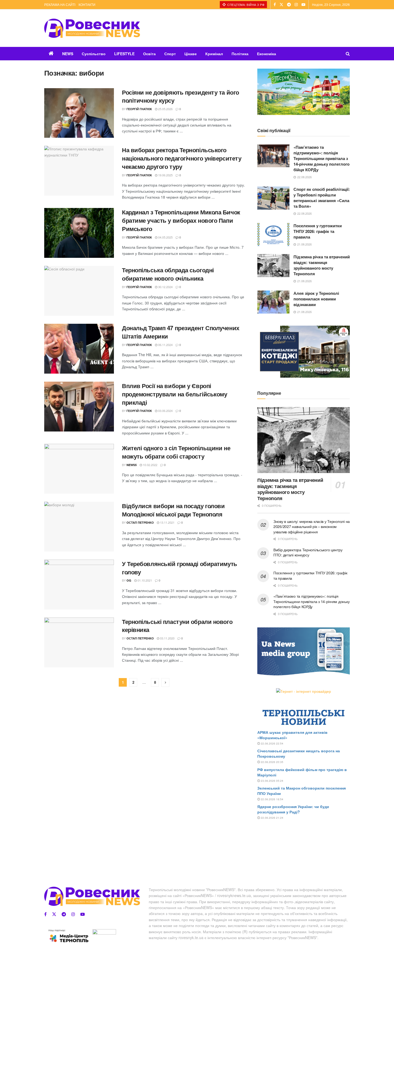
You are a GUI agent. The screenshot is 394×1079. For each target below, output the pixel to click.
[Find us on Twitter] (281, 4)
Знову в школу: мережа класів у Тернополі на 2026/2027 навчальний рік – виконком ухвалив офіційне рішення (311, 526)
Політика (240, 53)
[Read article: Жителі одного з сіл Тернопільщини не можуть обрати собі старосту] (79, 469)
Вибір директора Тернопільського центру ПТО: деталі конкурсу (307, 552)
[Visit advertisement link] (303, 92)
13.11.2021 (166, 522)
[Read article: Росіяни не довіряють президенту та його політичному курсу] (79, 113)
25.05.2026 (165, 109)
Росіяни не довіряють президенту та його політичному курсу (180, 96)
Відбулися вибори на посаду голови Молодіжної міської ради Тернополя (173, 509)
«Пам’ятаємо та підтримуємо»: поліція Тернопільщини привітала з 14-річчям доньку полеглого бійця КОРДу (321, 158)
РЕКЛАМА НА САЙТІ (59, 4)
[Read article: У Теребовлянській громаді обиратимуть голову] (79, 584)
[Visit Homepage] (92, 28)
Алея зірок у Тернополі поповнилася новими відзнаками (316, 298)
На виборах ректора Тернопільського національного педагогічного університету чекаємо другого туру (181, 158)
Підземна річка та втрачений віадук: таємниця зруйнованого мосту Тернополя (321, 265)
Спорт (170, 53)
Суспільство (94, 53)
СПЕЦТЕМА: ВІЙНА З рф (245, 4)
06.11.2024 (165, 345)
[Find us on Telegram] (289, 4)
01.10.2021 (144, 580)
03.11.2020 (166, 638)
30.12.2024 (165, 287)
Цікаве (190, 53)
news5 (132, 465)
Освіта (149, 53)
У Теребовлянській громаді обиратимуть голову (179, 567)
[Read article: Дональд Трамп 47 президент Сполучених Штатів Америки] (79, 349)
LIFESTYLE (124, 53)
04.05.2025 (165, 237)
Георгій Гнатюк (139, 109)
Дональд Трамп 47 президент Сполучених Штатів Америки (180, 331)
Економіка (266, 53)
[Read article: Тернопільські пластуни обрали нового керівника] (79, 642)
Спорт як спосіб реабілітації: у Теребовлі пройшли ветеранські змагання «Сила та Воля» (321, 197)
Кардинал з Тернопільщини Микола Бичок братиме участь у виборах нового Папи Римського (181, 220)
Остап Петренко (140, 522)
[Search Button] (348, 53)
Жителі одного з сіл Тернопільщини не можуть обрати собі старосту (176, 452)
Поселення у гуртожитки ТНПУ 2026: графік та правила (317, 231)
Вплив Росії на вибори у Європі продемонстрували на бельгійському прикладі (174, 394)
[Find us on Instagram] (296, 4)
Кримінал (214, 53)
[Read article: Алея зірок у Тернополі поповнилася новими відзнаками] (273, 302)
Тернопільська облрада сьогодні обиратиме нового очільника (168, 274)
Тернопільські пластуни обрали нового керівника (177, 625)
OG (129, 580)
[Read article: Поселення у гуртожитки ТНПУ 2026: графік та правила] (273, 234)
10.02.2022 (149, 465)
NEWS (67, 53)
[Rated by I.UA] (104, 932)
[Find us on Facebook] (275, 4)
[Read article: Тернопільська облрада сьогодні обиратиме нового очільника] (79, 291)
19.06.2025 (165, 175)
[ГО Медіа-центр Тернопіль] (68, 935)
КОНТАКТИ (87, 4)
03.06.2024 (165, 410)
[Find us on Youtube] (303, 4)
